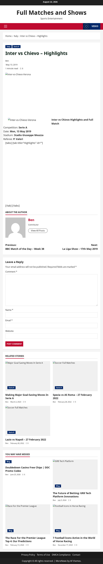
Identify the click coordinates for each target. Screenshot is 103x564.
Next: (80, 246)
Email (9, 320)
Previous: (24, 246)
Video (95, 26)
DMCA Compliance (61, 554)
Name (9, 309)
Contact (76, 554)
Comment (11, 271)
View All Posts (38, 230)
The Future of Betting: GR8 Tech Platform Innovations (72, 494)
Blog (8, 461)
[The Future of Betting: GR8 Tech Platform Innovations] (75, 474)
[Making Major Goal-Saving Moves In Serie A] (27, 376)
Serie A (16, 46)
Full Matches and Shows (51, 12)
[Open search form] (80, 26)
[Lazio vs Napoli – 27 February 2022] (27, 421)
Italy (8, 46)
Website (9, 331)
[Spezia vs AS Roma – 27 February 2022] (75, 376)
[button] (5, 26)
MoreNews (61, 560)
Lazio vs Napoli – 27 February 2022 (25, 439)
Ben (7, 60)
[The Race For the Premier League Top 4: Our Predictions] (27, 519)
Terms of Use (43, 554)
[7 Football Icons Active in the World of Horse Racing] (75, 519)
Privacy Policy (28, 554)
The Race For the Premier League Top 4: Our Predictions (25, 539)
